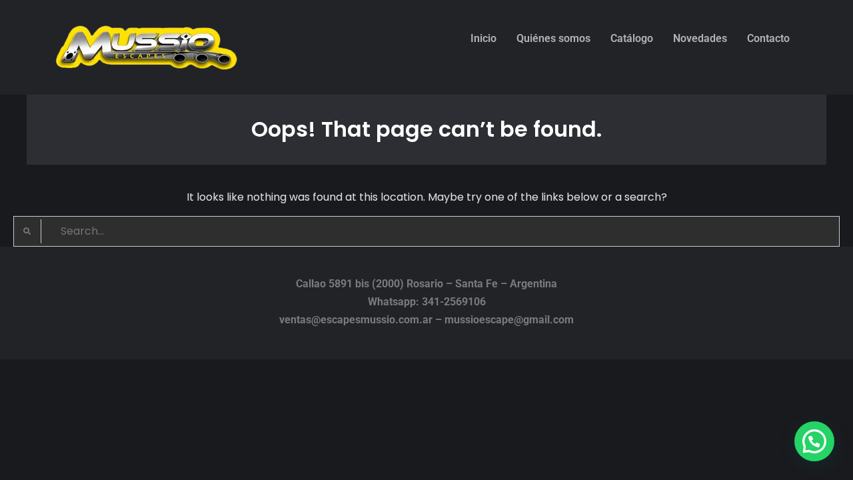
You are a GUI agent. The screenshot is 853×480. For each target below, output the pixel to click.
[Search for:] (426, 231)
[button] (814, 441)
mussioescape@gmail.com (509, 319)
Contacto (768, 38)
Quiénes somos (553, 38)
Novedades (700, 38)
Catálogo (631, 38)
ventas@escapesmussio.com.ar (355, 319)
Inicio (483, 38)
